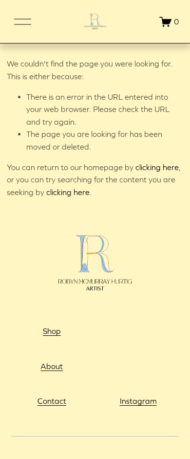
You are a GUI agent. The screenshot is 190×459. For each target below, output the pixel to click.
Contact (52, 400)
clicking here (157, 167)
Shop (52, 331)
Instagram (138, 400)
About (51, 366)
